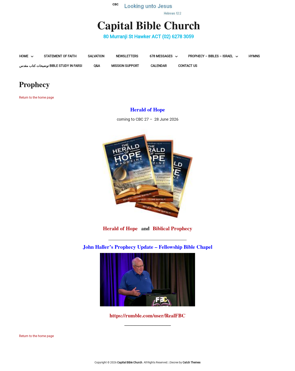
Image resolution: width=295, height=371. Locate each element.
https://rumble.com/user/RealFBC (147, 315)
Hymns (254, 56)
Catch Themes (191, 362)
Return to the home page (36, 97)
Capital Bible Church (148, 25)
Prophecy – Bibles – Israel (210, 56)
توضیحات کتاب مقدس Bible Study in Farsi (50, 66)
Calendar (159, 66)
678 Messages (161, 56)
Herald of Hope (121, 228)
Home (23, 56)
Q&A (97, 66)
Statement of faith (60, 56)
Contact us (187, 66)
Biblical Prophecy (172, 228)
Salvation (96, 56)
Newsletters (127, 56)
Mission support (125, 66)
